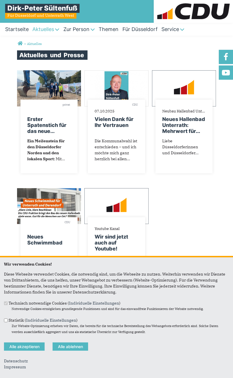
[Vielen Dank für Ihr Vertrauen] (116, 73)
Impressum (15, 366)
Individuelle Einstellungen (94, 303)
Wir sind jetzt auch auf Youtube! (111, 243)
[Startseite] (193, 2)
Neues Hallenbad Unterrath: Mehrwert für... (183, 125)
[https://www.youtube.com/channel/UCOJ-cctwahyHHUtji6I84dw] (226, 72)
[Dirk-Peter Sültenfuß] (20, 43)
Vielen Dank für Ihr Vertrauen (114, 122)
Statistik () (43, 319)
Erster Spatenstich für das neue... (46, 125)
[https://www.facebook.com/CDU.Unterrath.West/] (226, 57)
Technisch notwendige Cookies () (64, 303)
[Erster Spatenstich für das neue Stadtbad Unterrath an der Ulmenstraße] (49, 73)
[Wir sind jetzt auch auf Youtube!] (116, 191)
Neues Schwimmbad (45, 240)
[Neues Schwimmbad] (49, 191)
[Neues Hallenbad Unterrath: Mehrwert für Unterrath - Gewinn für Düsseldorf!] (184, 73)
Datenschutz (16, 360)
